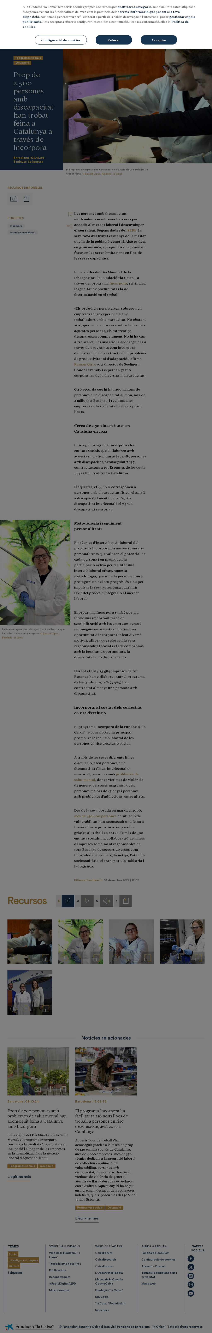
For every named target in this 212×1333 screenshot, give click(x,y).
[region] (106, 24)
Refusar (113, 40)
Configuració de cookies (61, 40)
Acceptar (158, 40)
